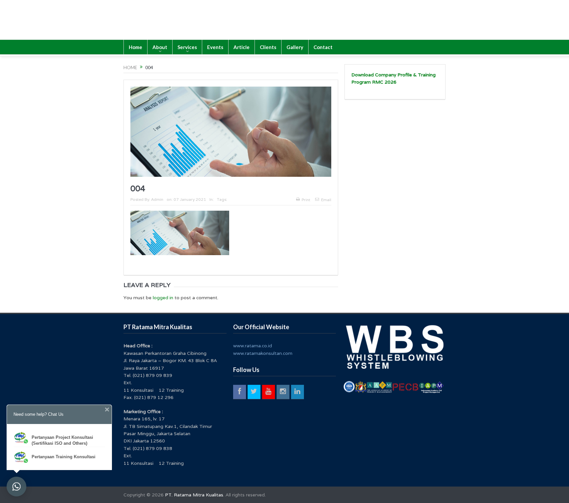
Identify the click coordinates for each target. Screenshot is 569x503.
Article (241, 47)
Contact (323, 47)
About (159, 47)
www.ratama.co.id (252, 346)
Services (187, 47)
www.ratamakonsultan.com (262, 353)
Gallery (294, 47)
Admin (157, 199)
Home (135, 47)
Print (306, 199)
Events (215, 47)
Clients (268, 47)
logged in (163, 298)
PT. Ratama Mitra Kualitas (194, 495)
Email (326, 199)
